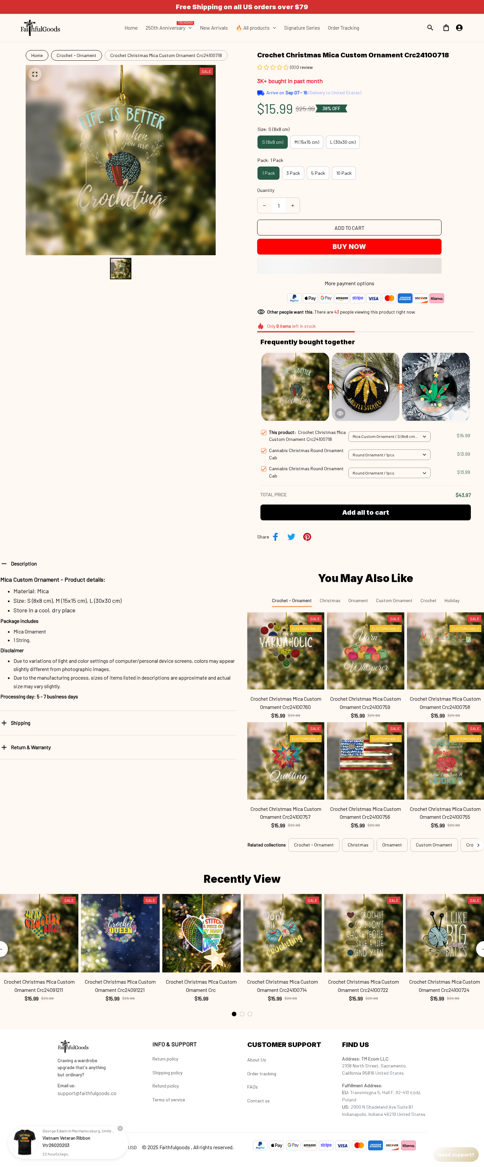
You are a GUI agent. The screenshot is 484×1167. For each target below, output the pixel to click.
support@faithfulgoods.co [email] (87, 1093)
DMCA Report (71, 1147)
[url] (67, 1085)
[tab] (234, 1014)
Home (37, 55)
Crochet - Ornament (76, 55)
